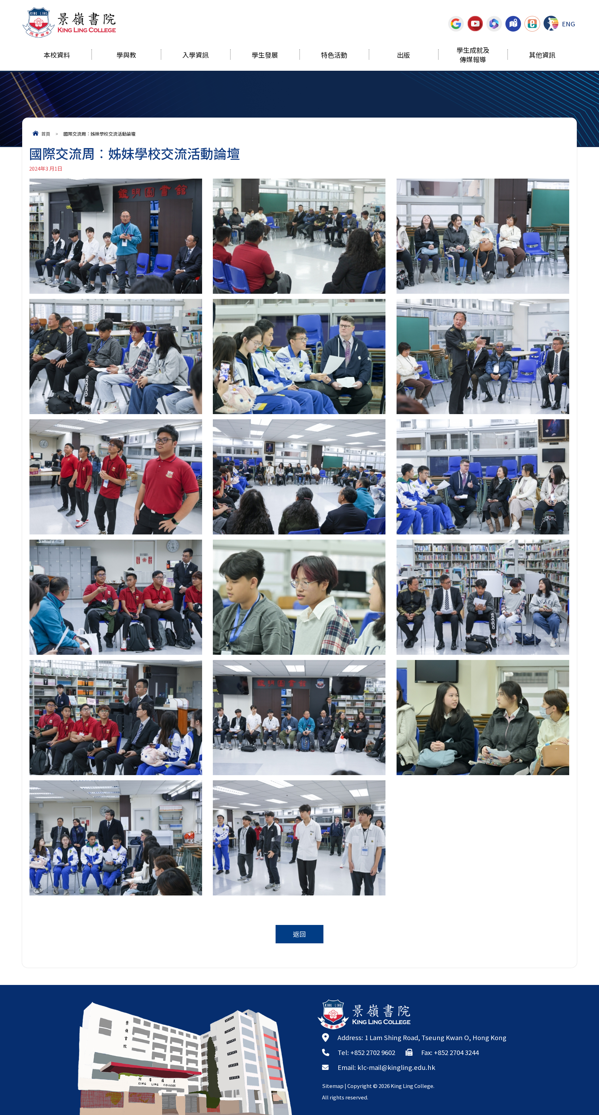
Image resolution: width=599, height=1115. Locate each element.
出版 (403, 55)
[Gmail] (456, 24)
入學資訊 (195, 55)
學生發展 (265, 55)
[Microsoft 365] (494, 24)
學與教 (126, 55)
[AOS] (551, 23)
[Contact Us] (513, 24)
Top (581, 1085)
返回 (299, 933)
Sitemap (333, 1085)
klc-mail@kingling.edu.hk (396, 1067)
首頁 (45, 133)
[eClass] (532, 24)
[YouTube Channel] (475, 24)
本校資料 (57, 55)
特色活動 (334, 55)
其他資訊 (542, 55)
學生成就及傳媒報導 (473, 55)
